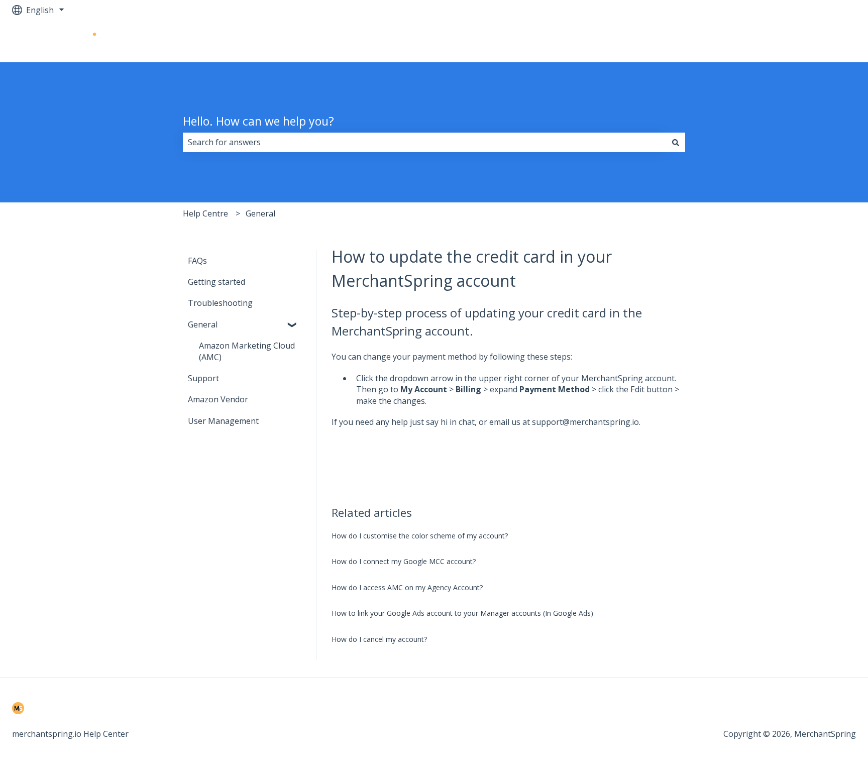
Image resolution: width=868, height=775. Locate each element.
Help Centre (205, 213)
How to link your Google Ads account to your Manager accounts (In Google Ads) (462, 613)
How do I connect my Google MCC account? (404, 561)
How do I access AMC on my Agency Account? (407, 587)
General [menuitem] (203, 324)
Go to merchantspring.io (800, 41)
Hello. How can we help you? (258, 121)
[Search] (675, 142)
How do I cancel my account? (379, 639)
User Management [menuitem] (223, 420)
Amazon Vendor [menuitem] (218, 399)
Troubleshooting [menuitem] (220, 302)
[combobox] (424, 142)
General (260, 213)
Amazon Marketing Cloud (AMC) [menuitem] (247, 351)
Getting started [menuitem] (216, 281)
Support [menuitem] (203, 378)
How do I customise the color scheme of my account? (420, 535)
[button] (293, 325)
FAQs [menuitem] (197, 260)
